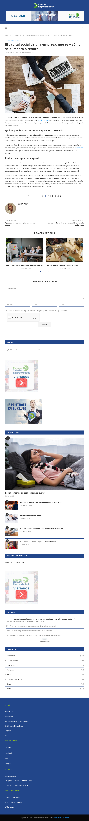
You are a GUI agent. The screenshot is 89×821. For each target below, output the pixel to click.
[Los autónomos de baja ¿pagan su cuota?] (44, 464)
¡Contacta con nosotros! (61, 818)
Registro (8, 731)
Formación (9, 717)
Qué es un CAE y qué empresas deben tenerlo (38, 542)
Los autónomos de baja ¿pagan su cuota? (25, 493)
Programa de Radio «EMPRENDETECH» (19, 781)
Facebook (8, 753)
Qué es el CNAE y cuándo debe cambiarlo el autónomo (41, 529)
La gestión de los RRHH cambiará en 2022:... (64, 265)
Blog (6, 735)
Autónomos (45, 656)
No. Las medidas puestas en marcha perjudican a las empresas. (30, 631)
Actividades (9, 712)
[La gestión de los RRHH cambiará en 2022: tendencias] (64, 250)
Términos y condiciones (13, 802)
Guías (45, 674)
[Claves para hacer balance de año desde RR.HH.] (24, 250)
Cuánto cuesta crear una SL (31, 515)
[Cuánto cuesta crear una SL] (11, 518)
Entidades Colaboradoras (14, 726)
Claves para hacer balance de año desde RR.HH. (24, 265)
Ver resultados (45, 642)
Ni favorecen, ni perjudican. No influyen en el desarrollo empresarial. (32, 626)
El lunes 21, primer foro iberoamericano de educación (41, 502)
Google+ (8, 764)
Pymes (19, 40)
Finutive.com (79, 148)
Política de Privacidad (12, 798)
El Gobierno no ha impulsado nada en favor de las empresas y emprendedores (35, 635)
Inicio (6, 35)
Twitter (7, 758)
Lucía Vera (15, 53)
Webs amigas (10, 807)
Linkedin (8, 748)
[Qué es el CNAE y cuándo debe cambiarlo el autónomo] (11, 532)
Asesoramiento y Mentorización (16, 721)
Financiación (17, 35)
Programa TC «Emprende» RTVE (16, 785)
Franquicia (45, 670)
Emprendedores (45, 660)
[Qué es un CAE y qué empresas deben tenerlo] (11, 545)
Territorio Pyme (10, 776)
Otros (45, 684)
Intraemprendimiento (45, 679)
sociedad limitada (43, 120)
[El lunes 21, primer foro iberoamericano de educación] (11, 505)
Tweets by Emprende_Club (14, 562)
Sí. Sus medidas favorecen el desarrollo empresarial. (26, 621)
